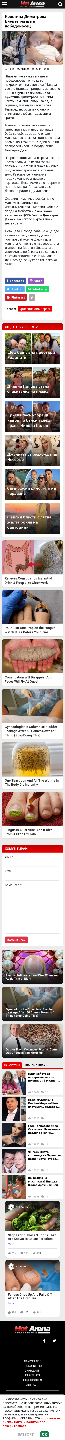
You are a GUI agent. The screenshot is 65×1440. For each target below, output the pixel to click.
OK (44, 1434)
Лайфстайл (32, 1361)
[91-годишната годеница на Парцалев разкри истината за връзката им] (14, 1161)
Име (9, 856)
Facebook (17, 281)
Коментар (13, 884)
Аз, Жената (32, 1375)
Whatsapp (39, 289)
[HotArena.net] (32, 1330)
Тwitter (17, 289)
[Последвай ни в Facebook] (44, 1341)
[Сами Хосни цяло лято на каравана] (32, 484)
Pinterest (18, 297)
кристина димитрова (35, 309)
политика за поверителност (24, 1424)
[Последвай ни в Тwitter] (54, 1341)
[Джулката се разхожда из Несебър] (32, 450)
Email (8, 870)
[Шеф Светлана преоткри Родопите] (32, 348)
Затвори (26, 1434)
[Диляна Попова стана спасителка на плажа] (32, 382)
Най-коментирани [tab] (36, 1065)
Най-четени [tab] (12, 1065)
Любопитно (32, 1365)
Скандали (32, 1370)
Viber (38, 281)
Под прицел (32, 1379)
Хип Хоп (32, 1384)
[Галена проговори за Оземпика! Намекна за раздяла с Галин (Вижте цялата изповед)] (14, 1135)
